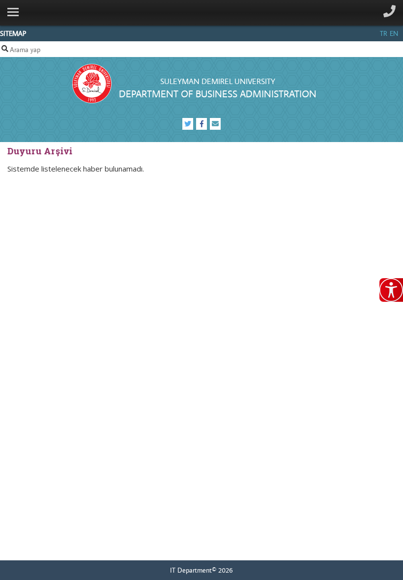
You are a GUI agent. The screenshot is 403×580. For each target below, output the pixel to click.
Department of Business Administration (218, 93)
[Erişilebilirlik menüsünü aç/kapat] (391, 290)
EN (394, 33)
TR (383, 33)
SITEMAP (13, 33)
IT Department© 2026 (201, 570)
